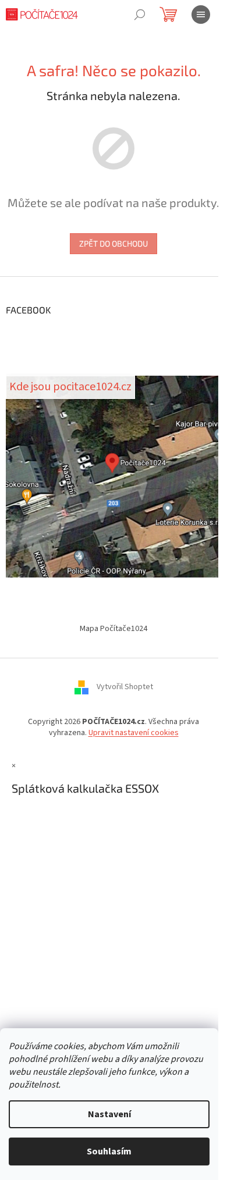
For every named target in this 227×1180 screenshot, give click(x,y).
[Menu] (200, 14)
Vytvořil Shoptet (125, 687)
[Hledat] (139, 14)
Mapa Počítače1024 (113, 628)
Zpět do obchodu (113, 243)
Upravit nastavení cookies (133, 733)
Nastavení (109, 1114)
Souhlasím (109, 1151)
